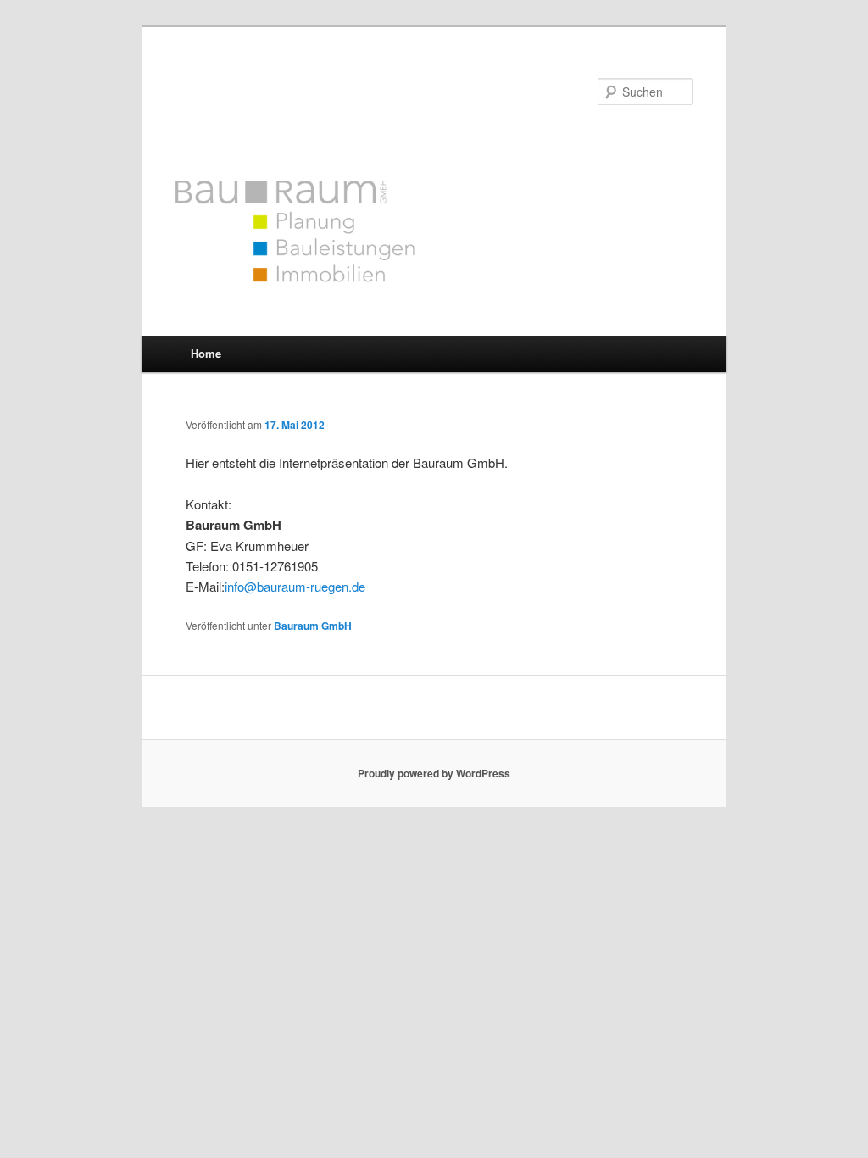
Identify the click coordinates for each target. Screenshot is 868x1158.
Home (206, 353)
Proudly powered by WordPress (434, 773)
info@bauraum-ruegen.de (295, 586)
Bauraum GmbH (283, 88)
